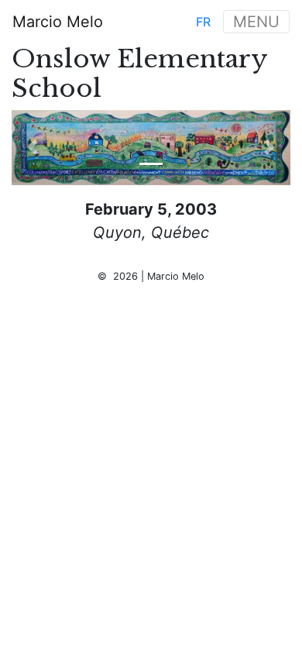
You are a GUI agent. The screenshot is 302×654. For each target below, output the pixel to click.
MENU (256, 21)
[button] (32, 147)
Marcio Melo (57, 21)
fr (203, 21)
